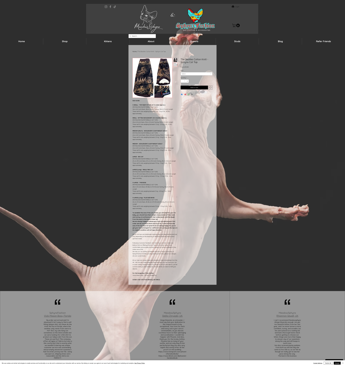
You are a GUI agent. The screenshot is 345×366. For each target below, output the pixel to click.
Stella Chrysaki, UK (172, 315)
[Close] (343, 363)
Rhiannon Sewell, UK (287, 315)
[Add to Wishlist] (210, 87)
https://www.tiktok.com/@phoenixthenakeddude (172, 357)
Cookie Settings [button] (317, 363)
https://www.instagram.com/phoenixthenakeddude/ (172, 353)
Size (182, 70)
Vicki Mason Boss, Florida (57, 315)
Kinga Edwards (166, 320)
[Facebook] (110, 6)
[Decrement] (182, 81)
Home (134, 51)
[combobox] (196, 74)
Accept (337, 363)
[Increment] (187, 81)
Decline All (328, 363)
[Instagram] (106, 6)
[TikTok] (115, 6)
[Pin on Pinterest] (185, 94)
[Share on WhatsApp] (189, 94)
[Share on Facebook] (182, 94)
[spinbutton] (184, 81)
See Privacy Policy (139, 363)
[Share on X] (192, 94)
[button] (236, 25)
